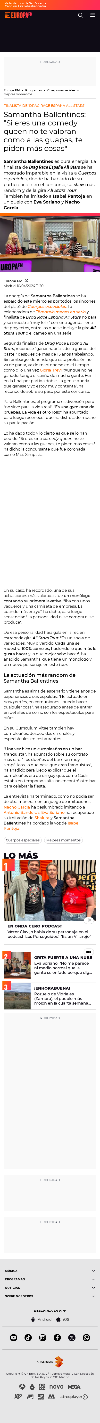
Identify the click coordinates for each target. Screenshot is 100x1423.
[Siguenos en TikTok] (28, 1340)
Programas (33, 90)
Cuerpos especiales (61, 90)
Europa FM (12, 90)
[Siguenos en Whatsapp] (86, 1340)
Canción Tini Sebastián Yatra (25, 6)
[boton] (72, 1271)
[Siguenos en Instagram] (42, 1340)
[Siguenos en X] (71, 1340)
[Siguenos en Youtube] (13, 1340)
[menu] (92, 14)
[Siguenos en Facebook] (57, 1340)
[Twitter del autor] (26, 281)
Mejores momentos (18, 94)
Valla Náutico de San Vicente (25, 3)
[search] (80, 15)
